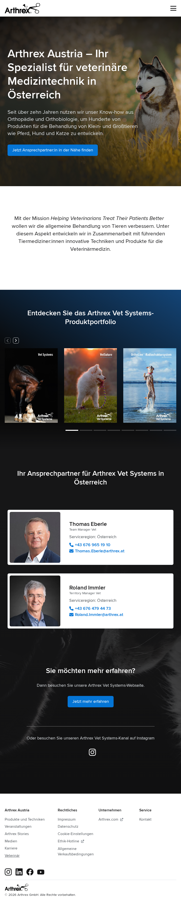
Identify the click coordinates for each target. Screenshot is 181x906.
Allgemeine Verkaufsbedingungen (76, 852)
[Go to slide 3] (100, 430)
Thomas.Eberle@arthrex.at (99, 551)
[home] (22, 8)
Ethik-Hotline (71, 841)
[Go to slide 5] (128, 430)
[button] (173, 8)
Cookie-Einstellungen (75, 834)
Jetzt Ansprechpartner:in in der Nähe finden (52, 150)
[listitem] (31, 385)
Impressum (67, 819)
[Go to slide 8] (170, 430)
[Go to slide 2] (86, 430)
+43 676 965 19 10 (92, 544)
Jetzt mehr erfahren (90, 701)
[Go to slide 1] (72, 430)
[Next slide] (16, 340)
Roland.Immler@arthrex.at (99, 614)
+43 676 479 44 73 (93, 608)
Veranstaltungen (18, 826)
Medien (11, 841)
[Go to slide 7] (156, 430)
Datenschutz (68, 826)
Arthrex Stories (17, 834)
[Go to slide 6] (142, 430)
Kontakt (145, 819)
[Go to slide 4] (113, 430)
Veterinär (12, 855)
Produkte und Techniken (25, 819)
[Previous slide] (8, 340)
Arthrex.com (111, 819)
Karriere (11, 848)
